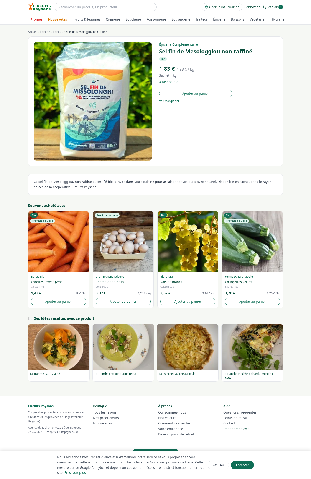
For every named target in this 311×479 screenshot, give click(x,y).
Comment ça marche (174, 423)
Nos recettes (102, 423)
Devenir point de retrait (176, 434)
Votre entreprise (170, 429)
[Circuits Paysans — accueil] (39, 7)
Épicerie (219, 19)
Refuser (218, 465)
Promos (36, 19)
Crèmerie (113, 19)
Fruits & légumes (87, 19)
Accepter (242, 465)
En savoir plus (75, 472)
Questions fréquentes (240, 412)
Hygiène (278, 19)
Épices (57, 32)
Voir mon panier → (171, 101)
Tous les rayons (105, 412)
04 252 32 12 (36, 432)
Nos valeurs (167, 418)
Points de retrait (235, 418)
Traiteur (202, 19)
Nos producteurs (106, 418)
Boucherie (133, 19)
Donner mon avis (236, 429)
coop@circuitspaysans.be (62, 432)
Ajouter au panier (195, 93)
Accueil (32, 32)
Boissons (237, 19)
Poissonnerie (156, 19)
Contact (229, 423)
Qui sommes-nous (172, 412)
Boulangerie (180, 19)
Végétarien (258, 19)
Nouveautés (57, 19)
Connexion (252, 7)
